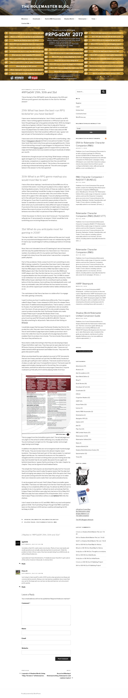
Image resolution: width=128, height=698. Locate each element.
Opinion (27, 519)
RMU (55, 522)
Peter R (42, 89)
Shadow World (69, 19)
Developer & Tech (81, 387)
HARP (78, 401)
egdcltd (25, 542)
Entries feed (80, 110)
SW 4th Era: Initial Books (88, 555)
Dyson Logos (38, 148)
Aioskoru (79, 369)
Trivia (93, 19)
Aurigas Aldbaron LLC (82, 513)
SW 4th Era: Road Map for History (91, 544)
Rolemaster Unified (50, 519)
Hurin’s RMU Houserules (53, 19)
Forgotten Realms (81, 397)
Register (78, 103)
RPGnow (25, 323)
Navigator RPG (80, 418)
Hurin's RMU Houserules (83, 411)
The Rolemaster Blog (45, 6)
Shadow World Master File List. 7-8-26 (92, 537)
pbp (77, 425)
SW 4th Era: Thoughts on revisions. (95, 551)
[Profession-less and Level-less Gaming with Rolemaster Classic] (82, 484)
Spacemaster (80, 453)
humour (78, 408)
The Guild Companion (82, 515)
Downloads (36, 19)
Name (24, 629)
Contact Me (25, 23)
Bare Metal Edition (81, 376)
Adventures (79, 366)
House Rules (80, 404)
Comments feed (81, 113)
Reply (23, 564)
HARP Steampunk (84, 283)
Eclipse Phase (30, 522)
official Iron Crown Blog (83, 509)
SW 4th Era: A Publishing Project (93, 562)
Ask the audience (81, 373)
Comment (26, 603)
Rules (77, 443)
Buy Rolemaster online (83, 511)
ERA (77, 394)
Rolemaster (83, 19)
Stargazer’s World (33, 141)
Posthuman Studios (44, 522)
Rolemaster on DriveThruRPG (88, 138)
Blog (77, 380)
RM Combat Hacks (82, 432)
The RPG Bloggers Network (84, 519)
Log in (78, 106)
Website (25, 648)
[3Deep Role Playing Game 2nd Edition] (82, 505)
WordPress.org (80, 117)
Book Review (80, 383)
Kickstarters (80, 415)
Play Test (79, 429)
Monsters (24, 19)
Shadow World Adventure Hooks (86, 450)
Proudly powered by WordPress (31, 693)
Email (24, 638)
